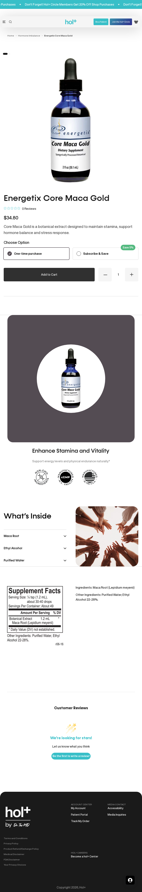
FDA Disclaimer (12, 859)
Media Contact (117, 804)
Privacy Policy (11, 843)
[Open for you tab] (130, 880)
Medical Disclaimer (14, 854)
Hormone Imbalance (29, 35)
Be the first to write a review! (71, 756)
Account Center (81, 804)
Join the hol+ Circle (121, 22)
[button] (10, 22)
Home (10, 35)
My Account (78, 808)
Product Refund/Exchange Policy (21, 849)
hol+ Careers (79, 852)
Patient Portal (79, 814)
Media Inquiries (117, 814)
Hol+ (82, 887)
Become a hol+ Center (84, 856)
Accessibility (115, 808)
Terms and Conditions (16, 838)
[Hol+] (71, 21)
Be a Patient (100, 22)
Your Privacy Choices (15, 865)
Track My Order (80, 821)
